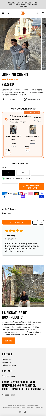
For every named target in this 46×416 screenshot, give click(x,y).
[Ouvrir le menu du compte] (37, 13)
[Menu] (3, 13)
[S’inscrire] (41, 395)
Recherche (6, 362)
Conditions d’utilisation (26, 407)
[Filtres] (35, 222)
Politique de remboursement (16, 405)
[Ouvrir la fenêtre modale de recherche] (8, 13)
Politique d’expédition (32, 405)
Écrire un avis (16, 222)
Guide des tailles (19, 163)
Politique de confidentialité (11, 407)
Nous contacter (8, 376)
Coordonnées (39, 407)
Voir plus (8, 341)
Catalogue (6, 359)
